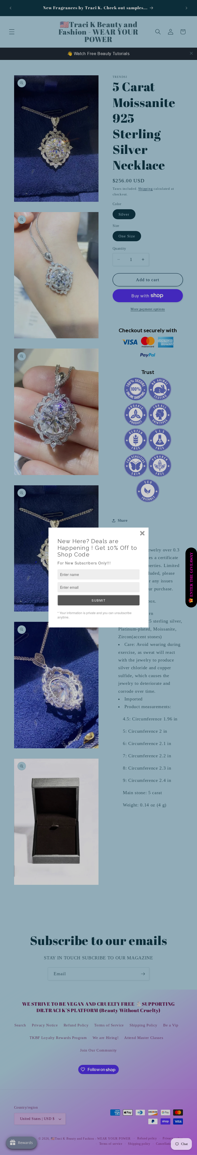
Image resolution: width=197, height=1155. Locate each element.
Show (191, 577)
